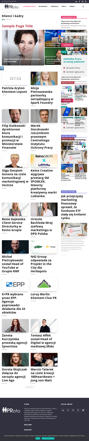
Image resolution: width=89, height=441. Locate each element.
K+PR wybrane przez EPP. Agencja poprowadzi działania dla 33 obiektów (13, 303)
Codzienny (66, 38)
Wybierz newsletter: (66, 30)
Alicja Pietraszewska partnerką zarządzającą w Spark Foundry (42, 95)
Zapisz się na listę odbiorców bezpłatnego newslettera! (71, 22)
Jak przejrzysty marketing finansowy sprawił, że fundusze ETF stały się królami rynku (73, 207)
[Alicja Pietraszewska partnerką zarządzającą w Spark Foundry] (44, 78)
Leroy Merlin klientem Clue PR (44, 296)
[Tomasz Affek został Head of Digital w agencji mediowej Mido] (44, 325)
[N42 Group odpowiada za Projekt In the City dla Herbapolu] (44, 247)
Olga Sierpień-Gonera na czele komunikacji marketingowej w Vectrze (15, 177)
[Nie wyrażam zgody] (87, 437)
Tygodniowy (76, 38)
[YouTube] (83, 410)
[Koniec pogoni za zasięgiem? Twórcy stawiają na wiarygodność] (81, 89)
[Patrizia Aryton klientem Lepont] (15, 78)
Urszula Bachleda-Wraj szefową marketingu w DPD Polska (42, 226)
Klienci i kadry (12, 16)
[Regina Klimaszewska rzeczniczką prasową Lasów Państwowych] (55, 56)
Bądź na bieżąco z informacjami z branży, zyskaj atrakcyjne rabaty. (73, 26)
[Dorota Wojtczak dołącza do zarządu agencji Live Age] (15, 359)
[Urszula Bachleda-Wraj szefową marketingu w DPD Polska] (44, 209)
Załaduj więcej (29, 387)
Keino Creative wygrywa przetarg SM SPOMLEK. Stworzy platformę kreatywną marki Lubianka (44, 183)
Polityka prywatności (48, 438)
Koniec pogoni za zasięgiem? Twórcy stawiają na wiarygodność (81, 97)
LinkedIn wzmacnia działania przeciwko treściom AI (67, 120)
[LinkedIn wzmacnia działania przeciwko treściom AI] (67, 112)
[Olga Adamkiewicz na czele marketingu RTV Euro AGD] (23, 47)
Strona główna (5, 12)
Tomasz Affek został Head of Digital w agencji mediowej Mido (43, 340)
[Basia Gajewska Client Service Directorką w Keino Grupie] (15, 209)
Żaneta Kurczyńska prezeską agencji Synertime (14, 340)
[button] (83, 6)
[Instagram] (82, 1)
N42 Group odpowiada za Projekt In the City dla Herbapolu (41, 264)
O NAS (26, 404)
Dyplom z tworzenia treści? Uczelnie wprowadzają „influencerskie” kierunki (80, 121)
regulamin (71, 41)
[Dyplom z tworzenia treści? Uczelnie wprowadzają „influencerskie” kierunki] (81, 112)
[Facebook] (79, 1)
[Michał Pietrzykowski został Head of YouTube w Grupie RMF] (15, 247)
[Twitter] (85, 1)
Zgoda (38, 438)
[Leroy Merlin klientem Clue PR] (44, 284)
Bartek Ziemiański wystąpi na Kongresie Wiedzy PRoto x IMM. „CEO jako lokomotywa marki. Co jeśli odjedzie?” (66, 99)
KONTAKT (28, 430)
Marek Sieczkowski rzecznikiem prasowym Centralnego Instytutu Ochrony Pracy (42, 137)
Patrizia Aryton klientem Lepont (14, 90)
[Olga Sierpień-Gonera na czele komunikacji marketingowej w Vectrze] (15, 161)
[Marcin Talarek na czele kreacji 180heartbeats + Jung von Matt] (44, 359)
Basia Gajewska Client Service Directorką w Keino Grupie (13, 224)
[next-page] (65, 255)
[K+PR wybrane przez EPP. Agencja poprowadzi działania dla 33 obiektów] (15, 284)
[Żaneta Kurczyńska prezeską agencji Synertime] (15, 325)
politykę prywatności (79, 41)
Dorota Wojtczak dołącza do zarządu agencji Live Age (14, 374)
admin (3, 19)
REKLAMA (28, 425)
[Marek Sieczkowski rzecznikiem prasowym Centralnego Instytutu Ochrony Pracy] (44, 116)
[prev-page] (62, 255)
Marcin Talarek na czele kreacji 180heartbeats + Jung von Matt (43, 374)
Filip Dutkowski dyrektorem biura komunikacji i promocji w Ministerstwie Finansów (13, 137)
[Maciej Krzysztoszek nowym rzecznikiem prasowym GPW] (55, 38)
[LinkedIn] (76, 1)
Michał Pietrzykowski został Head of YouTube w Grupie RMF (12, 264)
